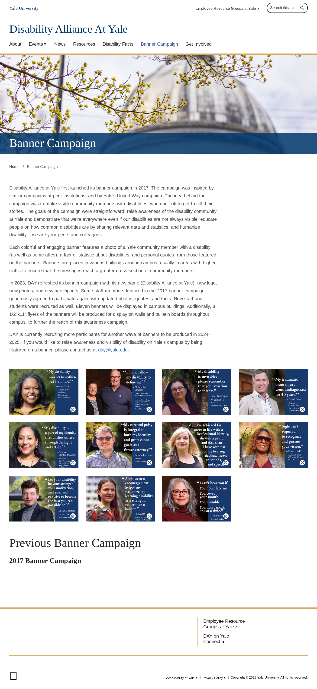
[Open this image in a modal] (43, 392)
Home (14, 167)
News (60, 44)
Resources (84, 44)
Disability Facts (118, 44)
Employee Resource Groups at (227, 8)
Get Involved (198, 44)
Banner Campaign (159, 44)
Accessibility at (182, 678)
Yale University (24, 8)
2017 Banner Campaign (45, 560)
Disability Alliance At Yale (68, 29)
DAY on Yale (228, 639)
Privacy (214, 678)
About (15, 44)
